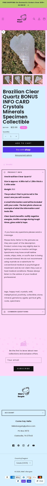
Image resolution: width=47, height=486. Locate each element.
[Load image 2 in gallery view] (17, 79)
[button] (34, 18)
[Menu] (2, 18)
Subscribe (23, 368)
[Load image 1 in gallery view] (7, 79)
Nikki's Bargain (26, 472)
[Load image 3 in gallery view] (27, 79)
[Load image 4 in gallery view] (38, 79)
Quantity (6, 132)
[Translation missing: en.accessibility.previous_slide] (3, 52)
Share (9, 165)
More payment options (23, 155)
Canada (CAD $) (22, 463)
